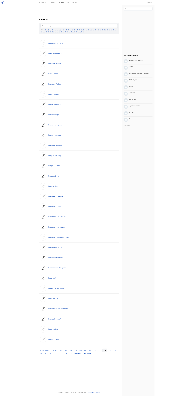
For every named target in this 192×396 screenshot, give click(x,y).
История (131, 112)
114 (46, 354)
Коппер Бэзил (53, 339)
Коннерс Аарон (54, 114)
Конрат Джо (53, 186)
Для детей (132, 99)
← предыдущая (45, 350)
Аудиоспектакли (134, 106)
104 (75, 350)
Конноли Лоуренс (55, 125)
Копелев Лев (53, 329)
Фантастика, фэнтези (136, 60)
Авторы (61, 3)
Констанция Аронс (55, 247)
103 (70, 350)
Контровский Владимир (57, 268)
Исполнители (72, 3)
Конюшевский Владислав (58, 308)
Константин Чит (54, 206)
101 (61, 350)
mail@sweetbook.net (94, 392)
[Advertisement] (79, 371)
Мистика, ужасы (134, 80)
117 (61, 354)
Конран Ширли (54, 166)
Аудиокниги (43, 3)
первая (55, 350)
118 (66, 354)
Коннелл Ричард (54, 94)
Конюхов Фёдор (54, 298)
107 (90, 350)
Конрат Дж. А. (53, 176)
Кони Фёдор (53, 74)
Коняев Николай (54, 319)
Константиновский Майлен (58, 237)
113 (41, 354)
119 (71, 354)
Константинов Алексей (57, 217)
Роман (131, 67)
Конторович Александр (57, 257)
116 (56, 354)
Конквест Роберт (55, 84)
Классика (132, 93)
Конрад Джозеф (54, 155)
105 (80, 350)
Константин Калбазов (56, 196)
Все (42, 30)
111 (110, 350)
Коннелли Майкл (54, 104)
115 (51, 354)
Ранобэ (131, 86)
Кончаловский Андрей (56, 288)
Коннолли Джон (54, 135)
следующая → (88, 354)
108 (95, 350)
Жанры (53, 3)
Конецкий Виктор (55, 53)
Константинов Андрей (57, 227)
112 (115, 350)
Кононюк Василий (55, 145)
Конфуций (52, 278)
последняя (77, 354)
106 (85, 350)
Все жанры (127, 125)
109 (100, 350)
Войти (150, 3)
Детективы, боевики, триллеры (139, 73)
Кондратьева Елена (56, 43)
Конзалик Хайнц (54, 63)
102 (65, 350)
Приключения (133, 119)
